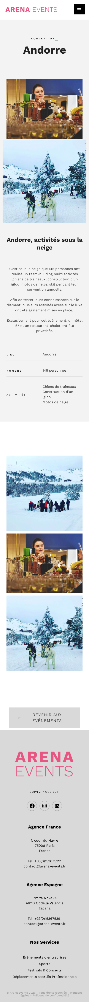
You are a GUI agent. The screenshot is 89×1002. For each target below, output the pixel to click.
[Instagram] (44, 806)
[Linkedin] (57, 806)
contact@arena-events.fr (45, 866)
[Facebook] (32, 806)
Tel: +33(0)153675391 (45, 861)
